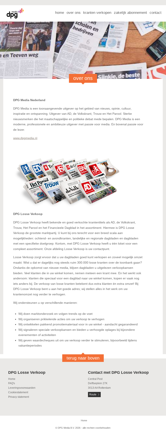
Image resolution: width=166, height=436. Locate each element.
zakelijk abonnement (130, 13)
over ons (74, 13)
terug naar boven (83, 358)
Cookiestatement (18, 392)
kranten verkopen (97, 13)
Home (11, 378)
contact (155, 13)
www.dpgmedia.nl (25, 138)
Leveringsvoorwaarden (21, 387)
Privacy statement (18, 396)
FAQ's (11, 383)
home (59, 13)
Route (92, 394)
